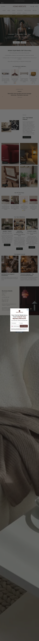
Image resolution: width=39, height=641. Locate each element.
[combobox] (12, 326)
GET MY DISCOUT (23, 326)
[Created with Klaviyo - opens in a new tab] (19, 332)
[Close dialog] (27, 309)
